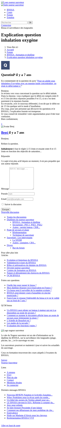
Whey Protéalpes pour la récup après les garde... (28, 397)
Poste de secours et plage (18, 230)
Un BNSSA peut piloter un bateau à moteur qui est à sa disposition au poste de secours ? (31, 311)
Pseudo (4, 193)
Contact (10, 380)
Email (3, 199)
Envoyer (5, 209)
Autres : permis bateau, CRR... (26, 227)
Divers (10, 245)
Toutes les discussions (16, 217)
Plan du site (12, 377)
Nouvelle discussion (10, 212)
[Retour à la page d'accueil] (12, 2)
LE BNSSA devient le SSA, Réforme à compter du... (30, 402)
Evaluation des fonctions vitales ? (22, 325)
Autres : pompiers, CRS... (24, 242)
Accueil (10, 49)
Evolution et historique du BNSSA (22, 260)
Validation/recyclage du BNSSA (21, 262)
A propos (11, 372)
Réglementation (19, 232)
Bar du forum (18, 248)
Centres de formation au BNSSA (21, 270)
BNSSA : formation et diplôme (20, 55)
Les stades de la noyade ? (18, 323)
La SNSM (17, 240)
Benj (5, 132)
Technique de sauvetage (23, 235)
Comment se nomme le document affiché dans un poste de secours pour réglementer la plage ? (33, 316)
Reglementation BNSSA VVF (20, 418)
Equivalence (12, 413)
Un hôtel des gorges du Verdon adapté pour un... (28, 400)
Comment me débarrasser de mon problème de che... (30, 410)
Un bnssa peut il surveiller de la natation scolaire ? (29, 290)
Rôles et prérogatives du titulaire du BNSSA (27, 265)
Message (5, 188)
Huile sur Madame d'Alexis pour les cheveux (27, 415)
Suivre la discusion (12, 204)
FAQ (9, 375)
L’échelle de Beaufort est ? (19, 320)
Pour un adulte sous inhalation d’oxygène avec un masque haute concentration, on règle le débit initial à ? (28, 83)
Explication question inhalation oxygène (25, 57)
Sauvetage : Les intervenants (19, 237)
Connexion (6, 25)
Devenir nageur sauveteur (18, 268)
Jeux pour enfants (15, 405)
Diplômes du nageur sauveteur (20, 219)
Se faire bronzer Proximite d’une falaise (24, 407)
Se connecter (12, 385)
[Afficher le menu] (12, 5)
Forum (10, 52)
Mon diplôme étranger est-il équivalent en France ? (29, 288)
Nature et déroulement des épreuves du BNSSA (28, 273)
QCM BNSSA (13, 275)
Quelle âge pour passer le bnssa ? (21, 285)
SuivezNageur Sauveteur (9, 361)
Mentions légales (14, 382)
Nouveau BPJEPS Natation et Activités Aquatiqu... (29, 395)
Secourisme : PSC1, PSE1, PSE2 (27, 225)
